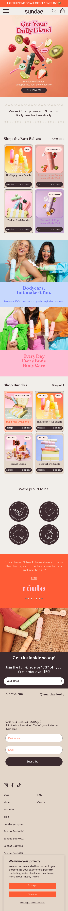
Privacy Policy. (31, 876)
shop (7, 795)
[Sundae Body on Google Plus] (19, 785)
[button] (26, 598)
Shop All (57, 139)
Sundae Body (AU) (14, 838)
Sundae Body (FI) (13, 853)
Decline (32, 894)
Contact (42, 802)
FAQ (39, 795)
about (7, 802)
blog (6, 817)
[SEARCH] (54, 11)
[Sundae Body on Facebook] (12, 786)
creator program (13, 824)
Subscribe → (34, 761)
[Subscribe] (60, 681)
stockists (9, 809)
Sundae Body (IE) (13, 846)
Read (34, 578)
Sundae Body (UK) (14, 831)
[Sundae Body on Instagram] (6, 786)
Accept (32, 885)
